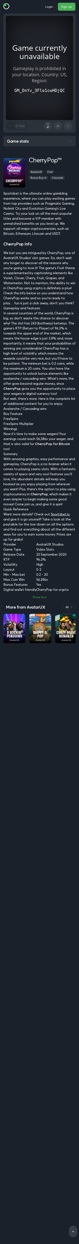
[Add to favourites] (58, 126)
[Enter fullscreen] (68, 126)
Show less (39, 597)
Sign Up (66, 7)
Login (49, 7)
